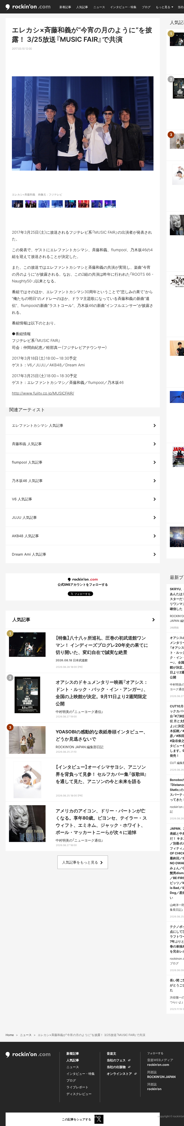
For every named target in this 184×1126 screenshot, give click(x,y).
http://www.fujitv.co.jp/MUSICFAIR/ (43, 393)
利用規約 (39, 1116)
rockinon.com (28, 7)
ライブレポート (77, 1087)
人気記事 (82, 7)
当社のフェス (116, 1060)
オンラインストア (119, 1073)
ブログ (146, 7)
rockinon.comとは (17, 1116)
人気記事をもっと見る (80, 862)
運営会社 (112, 1116)
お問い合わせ (93, 1116)
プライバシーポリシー (64, 1116)
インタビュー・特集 (123, 7)
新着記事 (65, 7)
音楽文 (111, 1053)
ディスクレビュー (79, 1094)
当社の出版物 (116, 1067)
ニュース (99, 7)
